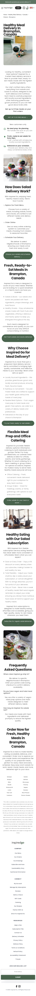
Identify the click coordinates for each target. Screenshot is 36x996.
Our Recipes (18, 906)
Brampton (9, 779)
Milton (9, 782)
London (9, 790)
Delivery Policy (18, 944)
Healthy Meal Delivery (14, 14)
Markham (26, 779)
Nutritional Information (18, 872)
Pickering (26, 784)
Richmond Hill (9, 787)
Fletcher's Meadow (25, 795)
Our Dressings (18, 861)
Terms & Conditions (18, 948)
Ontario (5, 17)
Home (5, 14)
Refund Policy (18, 951)
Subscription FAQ (18, 929)
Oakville (9, 784)
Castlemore (9, 795)
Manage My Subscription (18, 887)
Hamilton (26, 776)
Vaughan (26, 787)
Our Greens (18, 857)
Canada (25, 14)
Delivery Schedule (18, 936)
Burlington (9, 776)
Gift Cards (18, 898)
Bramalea (26, 790)
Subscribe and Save (18, 864)
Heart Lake (9, 792)
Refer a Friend (18, 895)
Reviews (18, 891)
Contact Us (18, 933)
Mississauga (26, 782)
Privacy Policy (18, 940)
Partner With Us (18, 910)
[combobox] (32, 8)
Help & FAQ (18, 925)
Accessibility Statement (18, 955)
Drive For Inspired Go (18, 914)
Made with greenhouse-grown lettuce (17, 2)
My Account (18, 883)
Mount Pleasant (25, 792)
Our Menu (18, 853)
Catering (18, 902)
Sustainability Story (18, 868)
